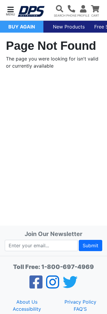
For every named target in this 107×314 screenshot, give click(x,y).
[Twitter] (70, 286)
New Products (69, 27)
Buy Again (21, 27)
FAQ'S (80, 309)
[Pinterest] (52, 286)
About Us (26, 302)
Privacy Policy (80, 302)
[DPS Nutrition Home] (31, 11)
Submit (90, 245)
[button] (10, 10)
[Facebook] (36, 286)
